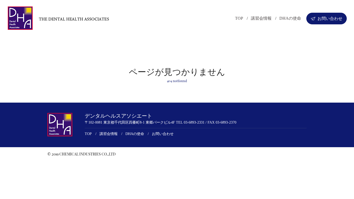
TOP (239, 18)
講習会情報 (261, 18)
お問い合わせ (329, 18)
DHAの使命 (290, 18)
